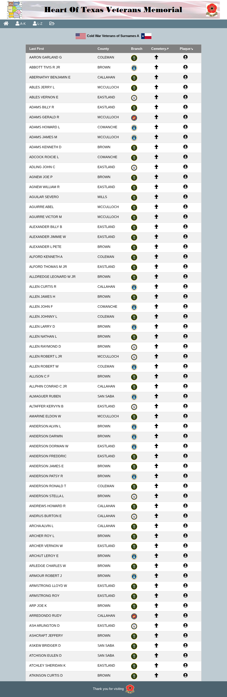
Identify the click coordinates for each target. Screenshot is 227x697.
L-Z (39, 23)
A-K (22, 23)
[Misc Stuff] (52, 23)
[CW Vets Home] (6, 23)
